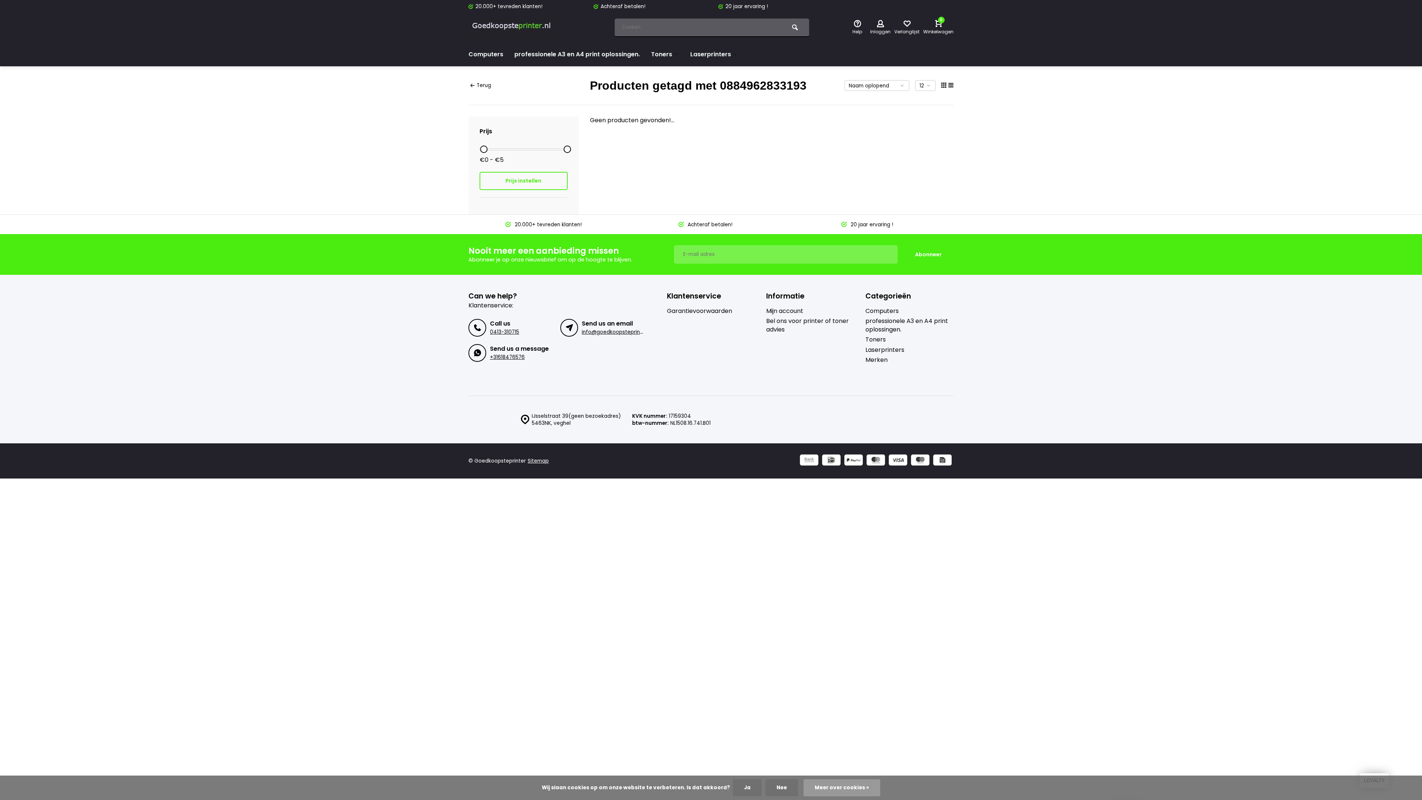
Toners (661, 54)
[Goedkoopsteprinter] (512, 28)
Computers (485, 54)
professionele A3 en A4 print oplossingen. (577, 54)
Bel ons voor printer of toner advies (807, 325)
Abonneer (928, 254)
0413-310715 (504, 332)
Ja (747, 787)
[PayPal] (853, 460)
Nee (782, 787)
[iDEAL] (831, 460)
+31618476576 (507, 357)
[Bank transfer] (809, 460)
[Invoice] (942, 460)
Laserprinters (710, 54)
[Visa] (898, 460)
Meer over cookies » (842, 787)
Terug (484, 85)
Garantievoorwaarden (699, 311)
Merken (876, 360)
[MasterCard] (876, 460)
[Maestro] (920, 460)
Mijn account (784, 311)
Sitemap (538, 460)
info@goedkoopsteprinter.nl (617, 332)
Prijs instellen (523, 180)
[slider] (483, 149)
